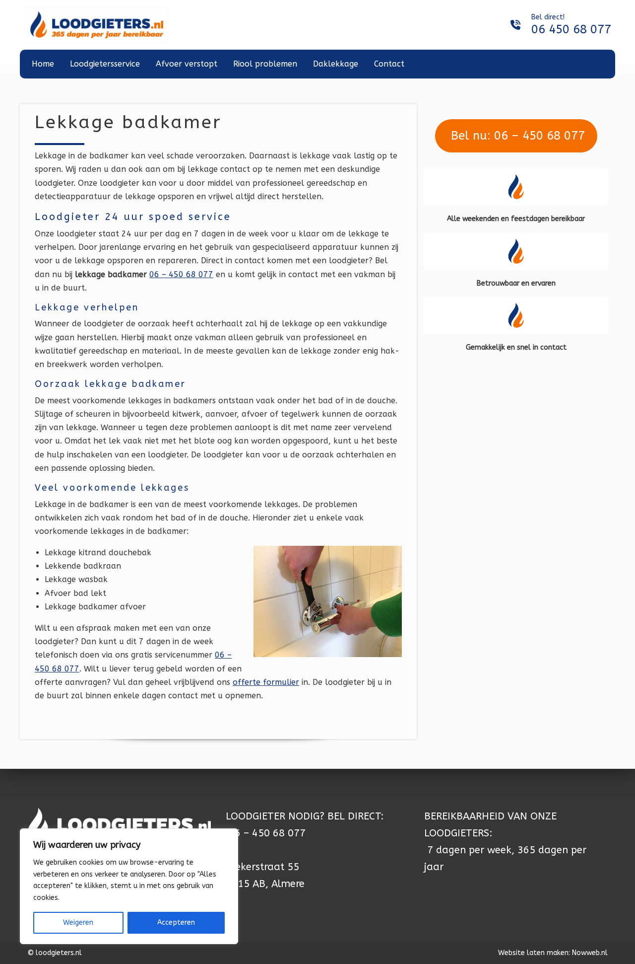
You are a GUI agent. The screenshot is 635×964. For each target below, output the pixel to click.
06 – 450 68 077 (181, 274)
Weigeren (78, 922)
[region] (129, 886)
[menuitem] (43, 64)
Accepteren (176, 922)
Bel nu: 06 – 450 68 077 (516, 136)
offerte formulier (266, 682)
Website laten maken (533, 953)
